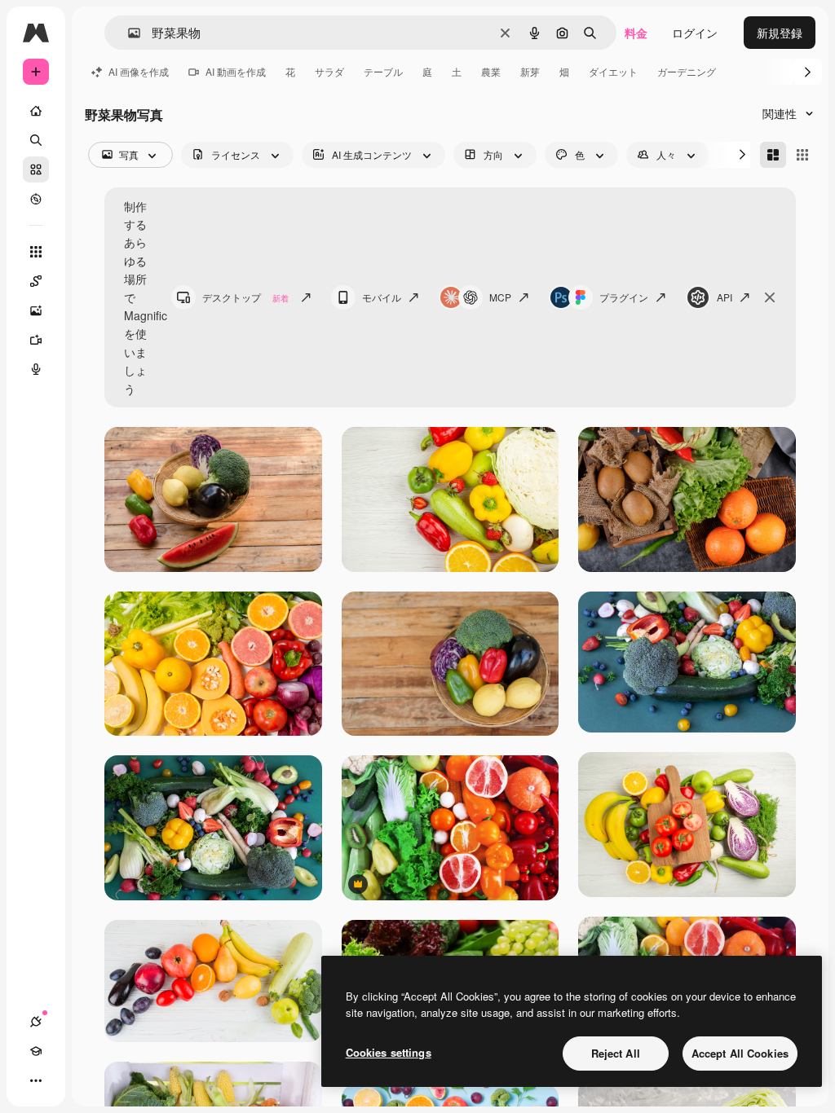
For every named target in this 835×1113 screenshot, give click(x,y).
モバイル (381, 297)
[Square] (802, 155)
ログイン (695, 32)
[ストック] (36, 169)
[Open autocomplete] (127, 33)
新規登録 (779, 32)
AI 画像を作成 (138, 71)
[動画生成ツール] (36, 340)
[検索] (36, 140)
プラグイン (623, 297)
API (724, 297)
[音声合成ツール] (36, 369)
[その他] (36, 1080)
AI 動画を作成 (235, 71)
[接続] (36, 1022)
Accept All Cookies (740, 1053)
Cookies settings (388, 1052)
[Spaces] (36, 281)
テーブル (383, 71)
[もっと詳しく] (36, 199)
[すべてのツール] (36, 252)
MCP (500, 297)
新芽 (530, 71)
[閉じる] (769, 297)
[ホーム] (36, 111)
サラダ (329, 71)
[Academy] (36, 1051)
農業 (491, 71)
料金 (636, 32)
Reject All (615, 1053)
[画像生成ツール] (36, 310)
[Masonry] (773, 155)
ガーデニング (686, 71)
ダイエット (613, 71)
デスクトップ (245, 297)
